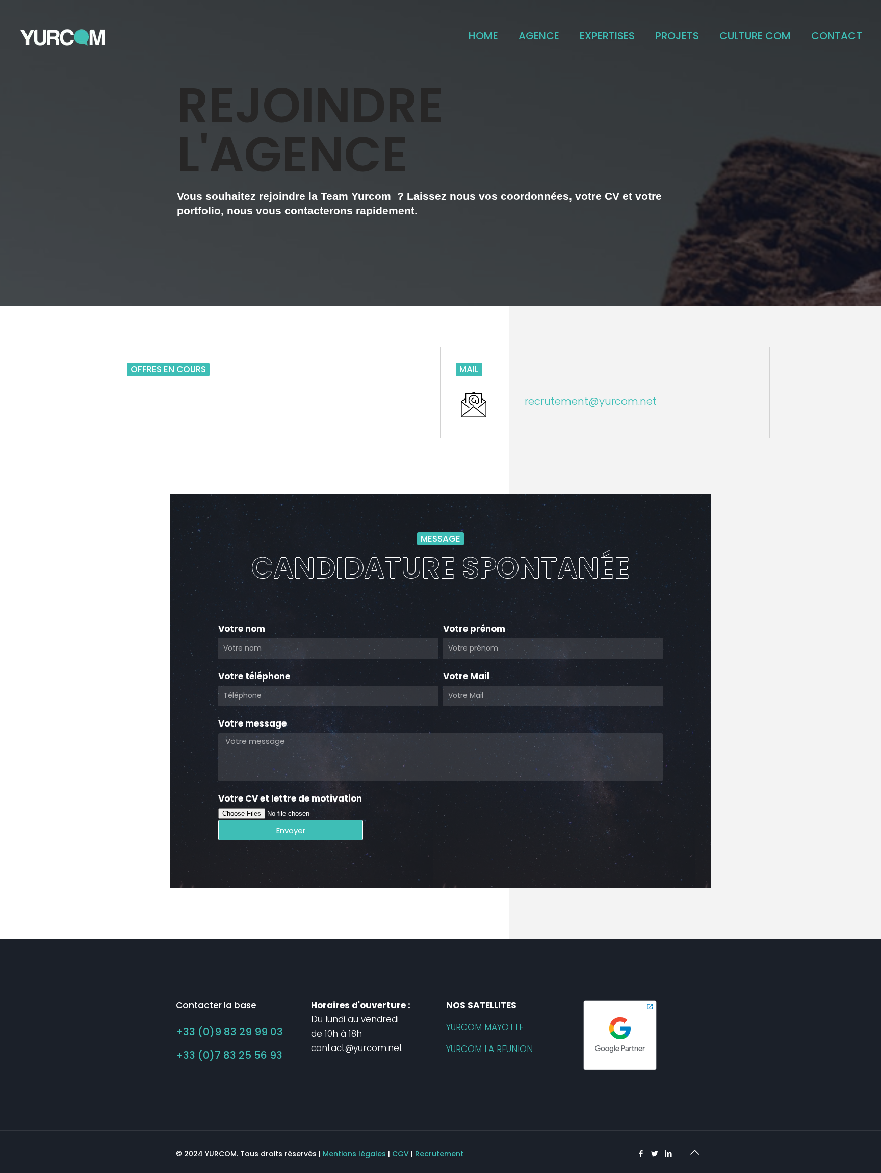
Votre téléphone (254, 676)
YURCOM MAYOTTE (485, 1027)
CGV (400, 1154)
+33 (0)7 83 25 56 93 (229, 1055)
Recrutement (439, 1154)
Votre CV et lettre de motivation (290, 798)
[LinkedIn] (668, 1153)
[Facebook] (640, 1153)
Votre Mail (466, 676)
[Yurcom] (63, 35)
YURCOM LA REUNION (489, 1049)
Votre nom (241, 628)
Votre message (252, 723)
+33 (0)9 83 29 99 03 (229, 1032)
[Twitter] (654, 1153)
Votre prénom (474, 628)
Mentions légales (354, 1154)
